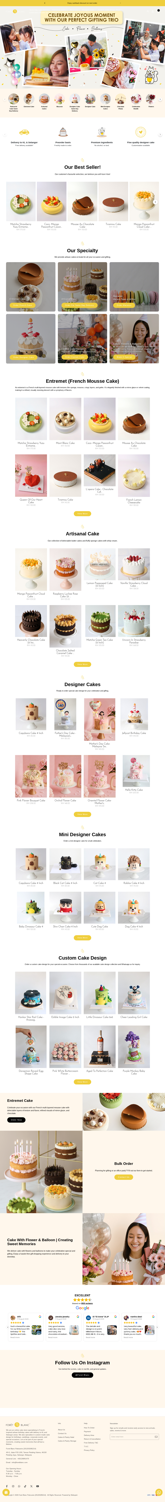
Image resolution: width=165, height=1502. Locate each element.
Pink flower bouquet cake (31, 800)
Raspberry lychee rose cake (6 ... (65, 595)
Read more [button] (32, 1337)
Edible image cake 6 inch (65, 1017)
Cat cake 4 (99, 883)
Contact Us (62, 1433)
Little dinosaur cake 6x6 (99, 1017)
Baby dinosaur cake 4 (31, 926)
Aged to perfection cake (99, 1071)
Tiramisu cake (113, 224)
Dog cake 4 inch (134, 926)
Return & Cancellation (92, 1439)
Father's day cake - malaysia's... (65, 734)
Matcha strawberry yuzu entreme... (20, 225)
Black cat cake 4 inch (65, 883)
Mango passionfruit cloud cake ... (144, 225)
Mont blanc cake (65, 443)
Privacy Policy (89, 1450)
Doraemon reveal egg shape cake (31, 1072)
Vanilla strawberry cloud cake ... (134, 584)
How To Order (89, 1428)
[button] (44, 3)
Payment (87, 1431)
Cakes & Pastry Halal (66, 1437)
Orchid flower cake (65, 800)
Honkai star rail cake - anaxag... (31, 1018)
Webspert (74, 1495)
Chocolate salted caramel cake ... (65, 652)
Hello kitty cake (134, 790)
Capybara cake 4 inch (31, 733)
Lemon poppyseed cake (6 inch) (100, 584)
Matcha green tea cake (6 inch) (99, 641)
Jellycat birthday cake (134, 733)
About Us (61, 1430)
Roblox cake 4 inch (134, 883)
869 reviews (87, 1303)
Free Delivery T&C (91, 1443)
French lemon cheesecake (134, 501)
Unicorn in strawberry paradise (134, 641)
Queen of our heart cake (31, 501)
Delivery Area (89, 1435)
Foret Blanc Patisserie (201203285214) (32, 1495)
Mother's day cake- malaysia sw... (99, 745)
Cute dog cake (99, 926)
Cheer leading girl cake (134, 1017)
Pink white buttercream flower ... (65, 1072)
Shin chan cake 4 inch (65, 926)
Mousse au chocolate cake (82, 225)
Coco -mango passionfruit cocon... (51, 225)
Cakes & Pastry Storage (67, 1441)
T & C (86, 1446)
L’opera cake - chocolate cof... (99, 490)
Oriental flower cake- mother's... (100, 802)
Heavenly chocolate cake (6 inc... (31, 641)
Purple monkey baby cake (134, 1072)
